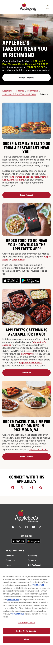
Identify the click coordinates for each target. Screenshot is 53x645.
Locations (7, 90)
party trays (27, 353)
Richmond (32, 90)
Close (26, 639)
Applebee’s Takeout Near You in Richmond (24, 49)
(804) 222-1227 (38, 449)
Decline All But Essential (26, 631)
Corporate (32, 560)
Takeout (44, 94)
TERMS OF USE (38, 585)
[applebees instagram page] (26, 526)
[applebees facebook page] (13, 526)
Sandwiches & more (13, 179)
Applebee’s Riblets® (30, 362)
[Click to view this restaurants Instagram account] (31, 487)
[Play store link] (33, 541)
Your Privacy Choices (26, 622)
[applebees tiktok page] (40, 526)
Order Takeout (26, 77)
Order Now (26, 372)
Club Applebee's (34, 565)
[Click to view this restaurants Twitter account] (21, 487)
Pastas (44, 176)
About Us (10, 555)
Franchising (32, 555)
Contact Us (10, 560)
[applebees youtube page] (33, 526)
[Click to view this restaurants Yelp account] (40, 487)
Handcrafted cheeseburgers (24, 176)
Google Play (18, 259)
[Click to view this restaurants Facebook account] (12, 487)
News (8, 565)
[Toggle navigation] (7, 7)
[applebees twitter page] (20, 526)
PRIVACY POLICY (17, 614)
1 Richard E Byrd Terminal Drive (19, 94)
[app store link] (18, 541)
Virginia (20, 90)
